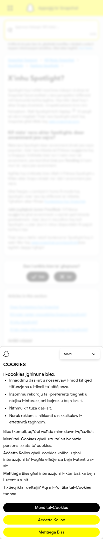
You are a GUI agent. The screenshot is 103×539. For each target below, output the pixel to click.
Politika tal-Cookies (72, 487)
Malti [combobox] (68, 354)
